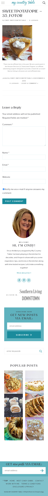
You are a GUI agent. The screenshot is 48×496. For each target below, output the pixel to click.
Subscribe (23, 335)
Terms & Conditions (31, 484)
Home (12, 481)
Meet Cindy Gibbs (25, 481)
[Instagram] (29, 280)
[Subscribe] (42, 470)
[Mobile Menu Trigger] (3, 4)
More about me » (24, 273)
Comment (7, 124)
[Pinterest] (24, 280)
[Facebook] (19, 280)
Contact (39, 481)
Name (5, 153)
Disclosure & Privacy (23, 487)
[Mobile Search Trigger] (44, 4)
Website (6, 177)
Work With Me (12, 484)
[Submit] (41, 351)
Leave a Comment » (29, 83)
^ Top (5, 481)
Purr (42, 491)
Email (5, 165)
